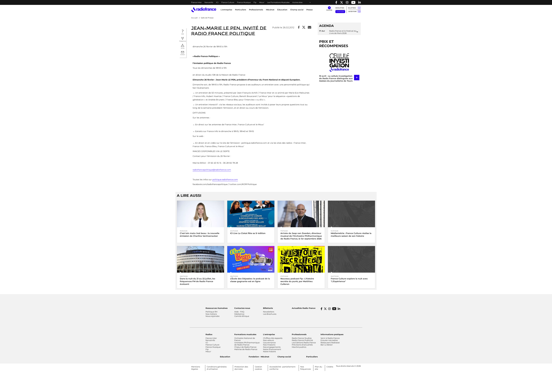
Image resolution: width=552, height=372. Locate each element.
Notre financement (272, 349)
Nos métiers (211, 314)
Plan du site (318, 368)
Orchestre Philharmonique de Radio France (247, 343)
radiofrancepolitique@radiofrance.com (212, 169)
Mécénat (270, 9)
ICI (217, 2)
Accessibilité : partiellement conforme (282, 368)
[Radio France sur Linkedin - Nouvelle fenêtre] (359, 2)
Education (225, 356)
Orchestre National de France (244, 339)
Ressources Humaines (217, 308)
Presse (309, 9)
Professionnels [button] (256, 9)
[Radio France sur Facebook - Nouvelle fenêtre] (336, 2)
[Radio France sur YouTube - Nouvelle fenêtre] (353, 2)
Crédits (329, 367)
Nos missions (269, 345)
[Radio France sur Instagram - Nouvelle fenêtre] (347, 2)
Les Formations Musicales (278, 2)
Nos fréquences (305, 368)
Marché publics (299, 347)
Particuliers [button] (240, 9)
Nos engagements (271, 347)
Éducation (282, 9)
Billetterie (352, 8)
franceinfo (209, 2)
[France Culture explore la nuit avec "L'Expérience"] (351, 259)
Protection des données (241, 368)
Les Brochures (269, 314)
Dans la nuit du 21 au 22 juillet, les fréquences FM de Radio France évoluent (197, 281)
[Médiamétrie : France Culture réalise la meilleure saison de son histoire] (351, 213)
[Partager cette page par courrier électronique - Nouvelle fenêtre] (309, 27)
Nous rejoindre (213, 316)
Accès (182, 48)
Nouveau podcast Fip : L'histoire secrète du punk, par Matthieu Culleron (297, 281)
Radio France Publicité (302, 340)
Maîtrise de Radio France (245, 349)
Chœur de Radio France (245, 347)
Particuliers (312, 356)
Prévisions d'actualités (302, 345)
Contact (182, 54)
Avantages (340, 11)
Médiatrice (239, 314)
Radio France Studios (302, 338)
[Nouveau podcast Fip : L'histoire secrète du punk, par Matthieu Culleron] (301, 259)
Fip (255, 2)
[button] (329, 8)
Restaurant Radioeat (330, 342)
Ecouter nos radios (329, 340)
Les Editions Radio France (304, 342)
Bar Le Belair (327, 345)
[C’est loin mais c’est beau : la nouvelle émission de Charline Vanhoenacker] (200, 213)
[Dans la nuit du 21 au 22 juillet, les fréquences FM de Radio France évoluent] (200, 259)
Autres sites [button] (297, 2)
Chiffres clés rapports (272, 338)
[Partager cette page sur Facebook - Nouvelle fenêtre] (299, 27)
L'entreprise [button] (226, 9)
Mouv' (261, 2)
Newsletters (339, 8)
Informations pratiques (332, 334)
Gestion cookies (258, 368)
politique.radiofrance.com (225, 179)
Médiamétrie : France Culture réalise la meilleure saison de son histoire (351, 234)
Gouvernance (269, 342)
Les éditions (352, 11)
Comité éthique (241, 316)
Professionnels (299, 334)
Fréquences (182, 41)
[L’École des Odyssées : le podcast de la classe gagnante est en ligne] (250, 259)
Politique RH (211, 312)
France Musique (244, 2)
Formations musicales (245, 334)
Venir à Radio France (330, 338)
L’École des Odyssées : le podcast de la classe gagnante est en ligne (250, 280)
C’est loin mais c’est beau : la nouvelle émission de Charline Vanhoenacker (199, 234)
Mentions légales (195, 368)
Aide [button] (182, 34)
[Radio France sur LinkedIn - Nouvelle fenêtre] (339, 308)
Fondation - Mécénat (259, 356)
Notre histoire (269, 351)
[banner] (276, 2)
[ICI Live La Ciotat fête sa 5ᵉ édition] (250, 213)
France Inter (196, 2)
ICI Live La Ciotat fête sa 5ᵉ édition (248, 233)
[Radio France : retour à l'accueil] (203, 9)
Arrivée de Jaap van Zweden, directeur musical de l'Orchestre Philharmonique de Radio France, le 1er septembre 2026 (301, 236)
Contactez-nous (242, 308)
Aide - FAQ (239, 312)
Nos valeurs (268, 340)
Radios (209, 334)
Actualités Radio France (303, 308)
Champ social (296, 9)
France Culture (227, 2)
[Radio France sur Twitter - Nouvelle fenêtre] (341, 2)
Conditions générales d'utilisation (217, 368)
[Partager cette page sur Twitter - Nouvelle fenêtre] (303, 27)
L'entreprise (269, 334)
